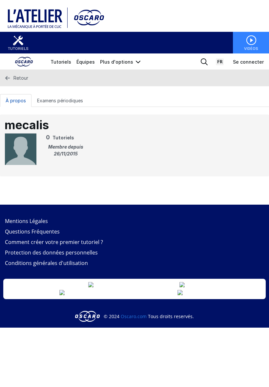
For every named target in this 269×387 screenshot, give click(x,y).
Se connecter (248, 62)
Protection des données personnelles (51, 252)
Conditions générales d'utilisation (46, 263)
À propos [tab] (16, 100)
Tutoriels (18, 48)
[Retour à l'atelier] (38, 27)
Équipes (85, 62)
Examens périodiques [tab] (60, 100)
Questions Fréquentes (32, 231)
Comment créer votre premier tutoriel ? (54, 242)
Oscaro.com (134, 316)
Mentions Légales (26, 221)
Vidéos (251, 48)
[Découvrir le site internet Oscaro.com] (87, 27)
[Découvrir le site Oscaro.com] (88, 316)
